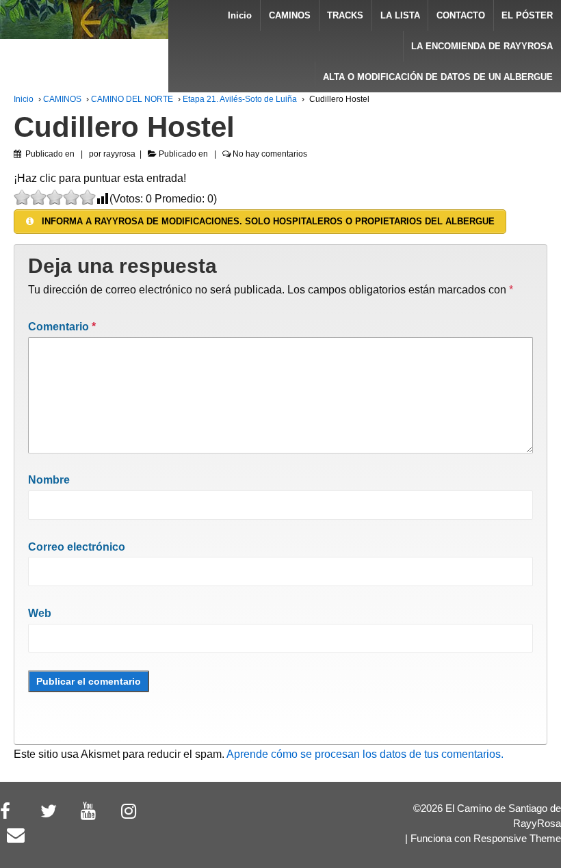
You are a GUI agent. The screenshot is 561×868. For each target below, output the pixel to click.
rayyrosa (119, 154)
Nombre (49, 480)
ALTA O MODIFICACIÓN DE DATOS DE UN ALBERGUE (438, 77)
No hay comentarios (270, 154)
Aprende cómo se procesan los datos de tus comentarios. (365, 754)
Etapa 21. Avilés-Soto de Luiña (240, 99)
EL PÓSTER (527, 15)
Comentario (62, 326)
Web (39, 613)
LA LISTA (400, 15)
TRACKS (345, 15)
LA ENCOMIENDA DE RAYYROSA (482, 46)
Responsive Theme (517, 838)
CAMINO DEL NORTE (132, 99)
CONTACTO (460, 15)
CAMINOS (290, 15)
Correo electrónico (76, 547)
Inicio (240, 15)
